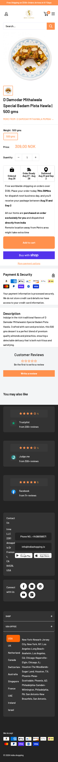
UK (9, 645)
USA (10, 638)
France (11, 688)
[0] (46, 14)
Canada (12, 659)
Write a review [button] (29, 373)
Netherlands (14, 652)
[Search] (51, 26)
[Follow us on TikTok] (32, 594)
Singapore (13, 681)
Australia (13, 674)
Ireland (11, 702)
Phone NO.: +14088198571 (33, 536)
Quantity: (8, 157)
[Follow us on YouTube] (23, 594)
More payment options (29, 263)
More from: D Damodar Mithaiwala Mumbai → (28, 119)
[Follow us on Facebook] (23, 586)
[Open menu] (53, 14)
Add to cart (29, 242)
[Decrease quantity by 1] (18, 157)
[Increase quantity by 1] (35, 157)
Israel (11, 709)
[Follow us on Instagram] (32, 586)
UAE (10, 695)
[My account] (6, 14)
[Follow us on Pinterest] (40, 586)
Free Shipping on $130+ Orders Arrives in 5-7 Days (29, 2)
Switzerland (14, 667)
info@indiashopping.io (33, 546)
